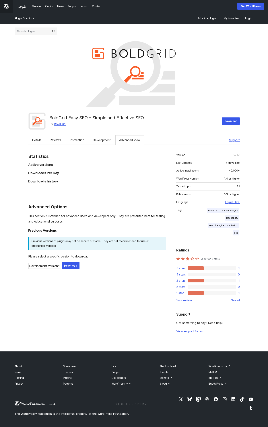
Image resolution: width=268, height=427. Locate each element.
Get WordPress (251, 6)
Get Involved (168, 366)
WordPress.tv (121, 383)
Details (36, 140)
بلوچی (52, 403)
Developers (119, 377)
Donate (166, 377)
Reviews (55, 140)
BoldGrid (60, 124)
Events (164, 372)
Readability (232, 218)
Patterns (68, 383)
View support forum (189, 331)
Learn (115, 366)
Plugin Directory (24, 18)
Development (102, 140)
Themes (68, 372)
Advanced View (129, 140)
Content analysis (229, 210)
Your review (184, 300)
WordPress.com (220, 366)
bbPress (215, 377)
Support (234, 140)
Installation (77, 140)
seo (236, 232)
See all (235, 300)
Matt (213, 372)
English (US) (232, 202)
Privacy (19, 383)
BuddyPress (217, 383)
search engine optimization (223, 225)
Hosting (19, 377)
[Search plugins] (53, 31)
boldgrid (212, 210)
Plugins (67, 377)
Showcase (69, 366)
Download (230, 121)
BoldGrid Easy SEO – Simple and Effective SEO (96, 117)
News (18, 372)
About (18, 366)
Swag (165, 383)
